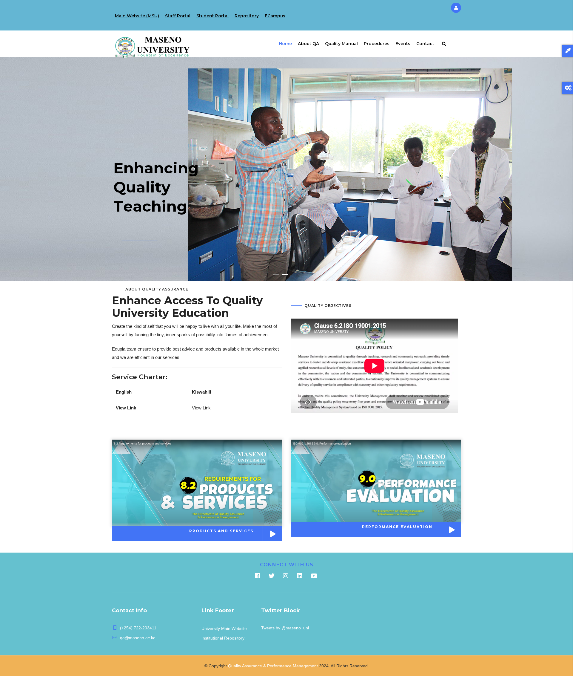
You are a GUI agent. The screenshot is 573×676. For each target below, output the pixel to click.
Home (285, 43)
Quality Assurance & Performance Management (273, 665)
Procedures (376, 43)
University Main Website (224, 628)
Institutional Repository (222, 638)
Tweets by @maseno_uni (285, 627)
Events (402, 43)
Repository (247, 16)
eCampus (275, 16)
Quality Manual (341, 43)
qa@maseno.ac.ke (137, 637)
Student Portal (212, 16)
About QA (308, 43)
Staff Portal (177, 16)
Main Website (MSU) (137, 16)
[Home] (152, 42)
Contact (425, 43)
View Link (126, 407)
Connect (137, 212)
